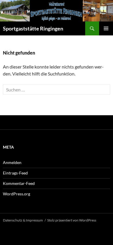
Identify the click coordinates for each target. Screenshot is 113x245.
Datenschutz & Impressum (23, 220)
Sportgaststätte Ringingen (33, 28)
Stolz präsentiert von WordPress (71, 220)
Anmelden (12, 162)
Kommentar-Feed (19, 183)
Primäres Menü (106, 28)
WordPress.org (16, 193)
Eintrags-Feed (15, 172)
